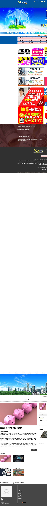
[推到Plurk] (22, 502)
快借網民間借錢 (41, 443)
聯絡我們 (36, 373)
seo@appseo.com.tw (6, 500)
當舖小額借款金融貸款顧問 (4, 431)
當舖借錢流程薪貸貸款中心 (4, 482)
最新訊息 (16, 373)
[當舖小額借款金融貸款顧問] (5, 461)
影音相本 (30, 373)
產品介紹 (10, 373)
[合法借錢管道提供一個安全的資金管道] (18, 475)
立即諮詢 (34, 449)
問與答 (23, 373)
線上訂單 (43, 373)
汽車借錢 (41, 414)
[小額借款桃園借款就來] (18, 461)
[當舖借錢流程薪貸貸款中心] (5, 475)
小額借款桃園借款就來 (16, 468)
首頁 (3, 373)
